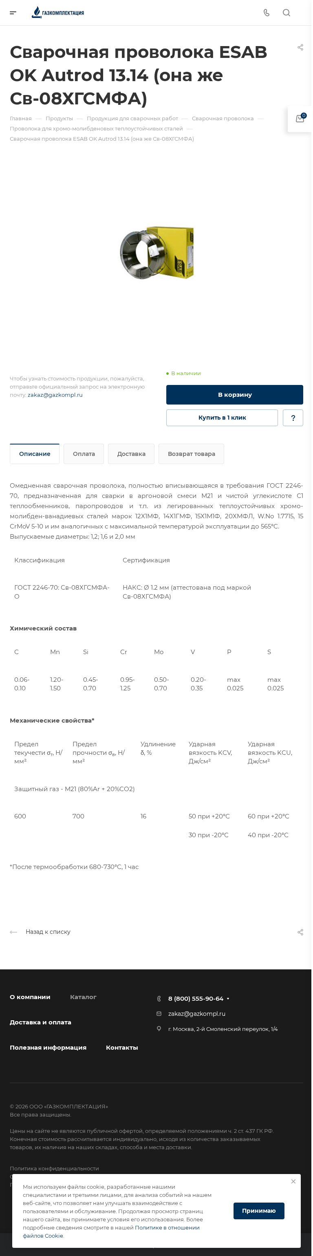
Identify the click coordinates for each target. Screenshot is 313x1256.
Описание (35, 454)
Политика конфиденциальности (54, 1168)
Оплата (84, 454)
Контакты (122, 1047)
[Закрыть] (293, 1181)
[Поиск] (286, 13)
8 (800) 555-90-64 (195, 998)
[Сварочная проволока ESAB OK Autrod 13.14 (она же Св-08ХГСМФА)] (156, 252)
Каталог (83, 997)
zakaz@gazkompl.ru (55, 394)
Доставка (131, 454)
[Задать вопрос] (293, 417)
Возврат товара (191, 454)
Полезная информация (48, 1047)
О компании (30, 997)
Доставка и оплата (40, 1022)
